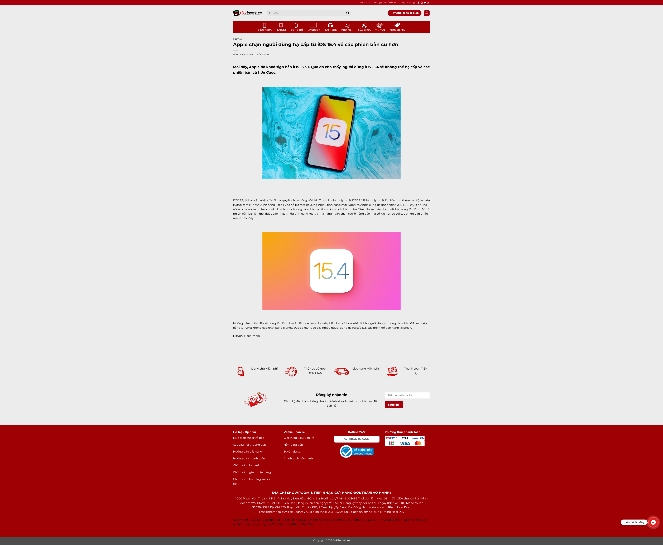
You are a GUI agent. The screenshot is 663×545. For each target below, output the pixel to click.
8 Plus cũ (384, 519)
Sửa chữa (364, 30)
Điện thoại (265, 30)
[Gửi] (348, 13)
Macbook (314, 30)
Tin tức (380, 30)
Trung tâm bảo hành (385, 2)
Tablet (281, 30)
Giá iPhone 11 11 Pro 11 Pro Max (284, 519)
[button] (427, 13)
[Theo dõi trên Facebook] (418, 3)
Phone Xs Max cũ (320, 519)
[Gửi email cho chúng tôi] (428, 3)
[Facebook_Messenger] (653, 522)
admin (265, 54)
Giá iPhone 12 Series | (247, 519)
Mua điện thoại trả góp (254, 524)
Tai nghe (331, 30)
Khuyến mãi (398, 30)
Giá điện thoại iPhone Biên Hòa (293, 524)
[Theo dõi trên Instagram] (422, 3)
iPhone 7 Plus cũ (364, 519)
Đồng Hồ (297, 30)
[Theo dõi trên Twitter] (425, 3)
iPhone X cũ (343, 519)
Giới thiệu (364, 2)
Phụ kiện (347, 30)
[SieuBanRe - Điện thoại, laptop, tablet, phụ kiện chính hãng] (247, 13)
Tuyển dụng (408, 2)
